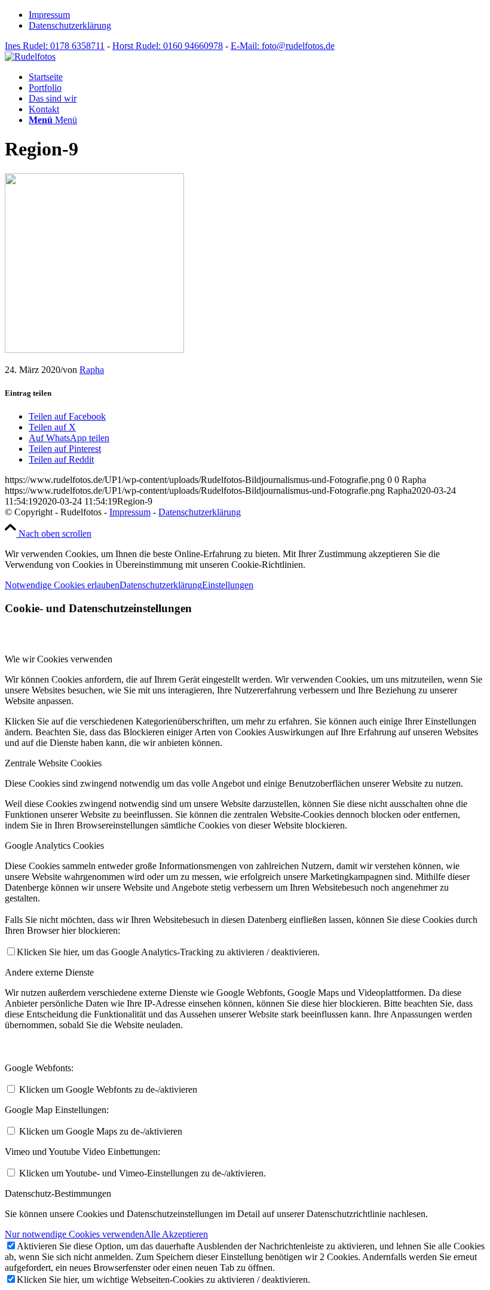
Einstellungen (227, 585)
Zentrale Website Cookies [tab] (53, 763)
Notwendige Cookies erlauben (62, 585)
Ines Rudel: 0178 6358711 (55, 46)
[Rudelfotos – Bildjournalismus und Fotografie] (30, 56)
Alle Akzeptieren (176, 1234)
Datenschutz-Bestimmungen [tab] (58, 1193)
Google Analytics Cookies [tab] (54, 845)
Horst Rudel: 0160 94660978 (167, 46)
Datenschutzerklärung (70, 25)
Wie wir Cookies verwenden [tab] (58, 659)
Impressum (49, 15)
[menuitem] (257, 15)
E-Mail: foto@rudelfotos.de (283, 46)
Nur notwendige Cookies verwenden (74, 1234)
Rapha (91, 370)
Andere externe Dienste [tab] (49, 972)
